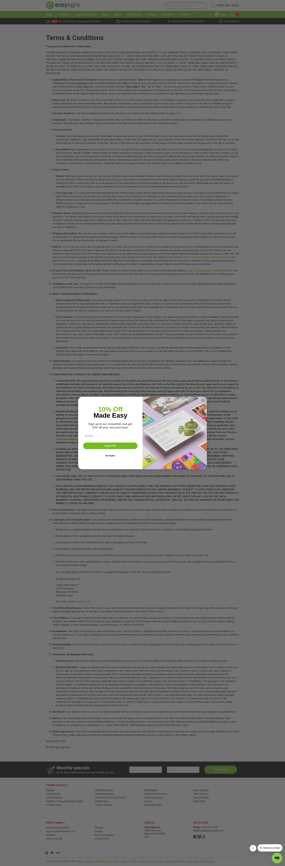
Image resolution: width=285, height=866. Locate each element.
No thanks (110, 456)
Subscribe (110, 445)
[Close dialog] (203, 400)
